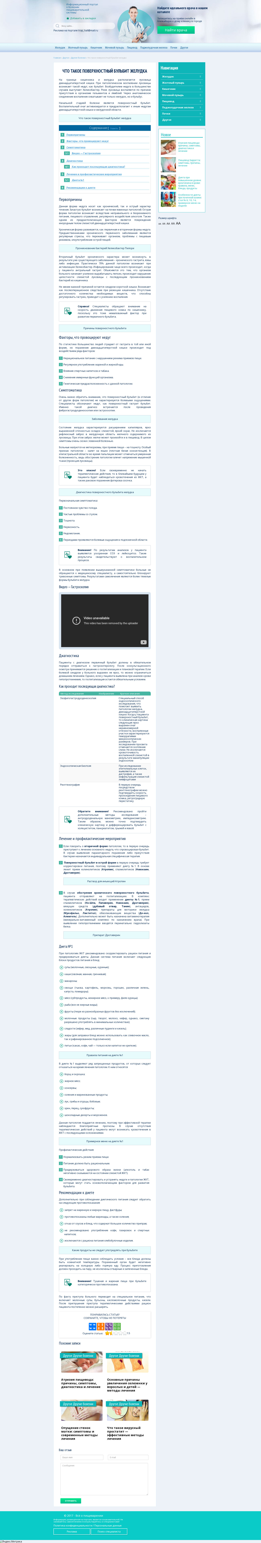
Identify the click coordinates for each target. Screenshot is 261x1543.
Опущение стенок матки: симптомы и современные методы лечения (79, 1433)
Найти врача (176, 29)
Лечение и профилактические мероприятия (92, 174)
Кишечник (96, 47)
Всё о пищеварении (89, 1515)
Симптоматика (73, 147)
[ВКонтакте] (92, 1326)
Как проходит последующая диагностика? (95, 166)
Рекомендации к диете (78, 187)
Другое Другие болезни (78, 1355)
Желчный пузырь (78, 47)
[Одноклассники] (101, 1326)
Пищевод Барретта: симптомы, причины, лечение (189, 163)
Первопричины (73, 134)
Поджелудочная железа (153, 47)
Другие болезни (78, 58)
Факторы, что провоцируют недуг (85, 141)
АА (159, 223)
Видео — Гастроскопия (82, 153)
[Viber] (109, 1326)
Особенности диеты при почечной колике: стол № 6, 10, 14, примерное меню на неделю (190, 200)
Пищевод (132, 47)
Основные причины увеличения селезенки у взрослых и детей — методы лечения (127, 1385)
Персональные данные (108, 1525)
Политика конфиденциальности (72, 1525)
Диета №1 (74, 180)
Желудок (60, 47)
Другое (184, 47)
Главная (57, 58)
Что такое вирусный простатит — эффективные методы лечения (125, 1433)
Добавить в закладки (83, 18)
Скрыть (114, 128)
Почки (173, 47)
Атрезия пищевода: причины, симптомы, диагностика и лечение (80, 1383)
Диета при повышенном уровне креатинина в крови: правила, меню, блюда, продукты (189, 183)
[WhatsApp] (117, 1326)
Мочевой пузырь (114, 47)
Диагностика (72, 160)
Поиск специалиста (109, 1531)
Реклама (72, 1531)
